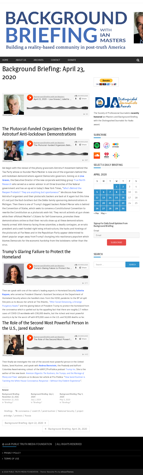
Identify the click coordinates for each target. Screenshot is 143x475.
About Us (21, 59)
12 (97, 197)
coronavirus (23, 411)
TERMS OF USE (11, 458)
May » (103, 213)
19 (97, 203)
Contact (55, 59)
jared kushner (48, 411)
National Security (66, 411)
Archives (38, 59)
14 (110, 197)
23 (123, 203)
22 (116, 203)
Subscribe (116, 242)
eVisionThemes (67, 472)
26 (97, 208)
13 (103, 197)
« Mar (96, 213)
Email (96, 230)
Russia (28, 415)
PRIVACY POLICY (12, 452)
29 (116, 208)
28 (110, 208)
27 (103, 208)
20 (103, 203)
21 (110, 203)
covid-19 (36, 411)
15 (116, 197)
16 (123, 197)
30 (123, 208)
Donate (72, 59)
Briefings (8, 411)
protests (18, 415)
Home (5, 59)
